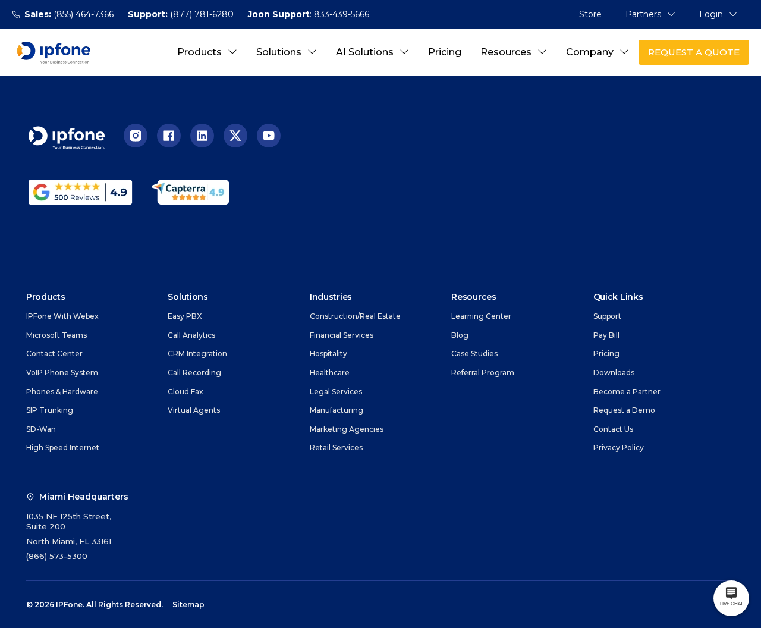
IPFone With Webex (62, 316)
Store (590, 14)
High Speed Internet (62, 447)
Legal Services (336, 391)
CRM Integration (197, 353)
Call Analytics (191, 335)
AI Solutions (365, 52)
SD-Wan (41, 429)
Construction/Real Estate (355, 316)
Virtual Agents (194, 410)
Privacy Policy (618, 447)
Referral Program (482, 372)
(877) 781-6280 (181, 14)
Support (607, 316)
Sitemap (188, 604)
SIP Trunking (49, 410)
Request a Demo (624, 410)
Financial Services (341, 335)
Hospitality (328, 353)
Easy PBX (185, 316)
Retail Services (336, 447)
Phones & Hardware (62, 391)
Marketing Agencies (346, 429)
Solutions (278, 52)
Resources (506, 52)
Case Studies (474, 353)
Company (590, 52)
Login (711, 14)
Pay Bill (606, 335)
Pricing (444, 52)
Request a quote (694, 52)
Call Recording (194, 372)
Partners (643, 14)
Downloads (613, 372)
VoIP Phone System (62, 372)
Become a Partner (627, 391)
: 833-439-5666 (308, 14)
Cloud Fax (185, 391)
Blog (459, 335)
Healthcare (330, 372)
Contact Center (54, 353)
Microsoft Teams (56, 335)
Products (199, 52)
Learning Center (481, 316)
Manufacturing (336, 410)
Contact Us (613, 429)
